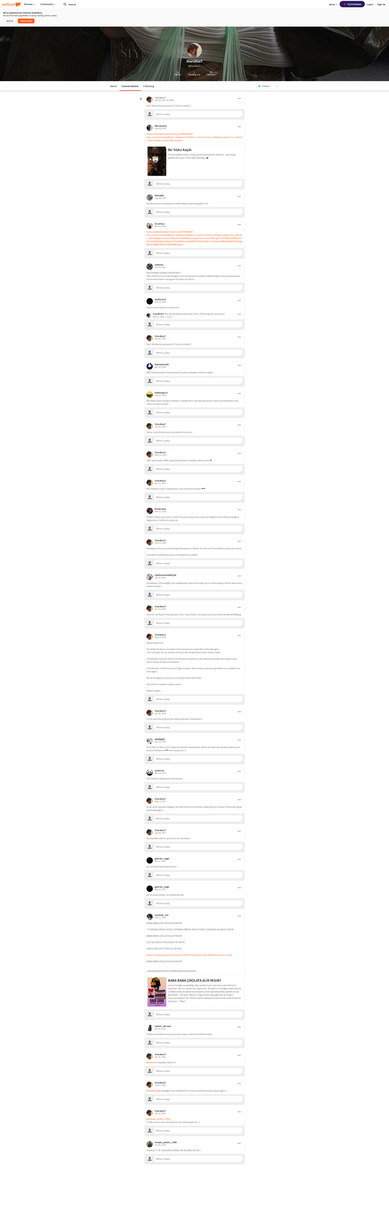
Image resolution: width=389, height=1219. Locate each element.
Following (148, 86)
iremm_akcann (163, 1026)
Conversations (130, 86)
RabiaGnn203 (162, 364)
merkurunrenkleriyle (165, 574)
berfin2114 (160, 299)
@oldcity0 (151, 1062)
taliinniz (159, 264)
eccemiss (159, 223)
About (113, 86)
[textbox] (198, 114)
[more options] (239, 98)
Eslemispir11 (161, 392)
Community (46, 4)
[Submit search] (65, 4)
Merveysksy (161, 125)
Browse (28, 4)
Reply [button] (169, 316)
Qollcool (159, 770)
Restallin (159, 195)
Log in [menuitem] (370, 4)
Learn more (26, 20)
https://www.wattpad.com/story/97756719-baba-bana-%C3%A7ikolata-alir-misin (189, 954)
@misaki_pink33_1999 (158, 1118)
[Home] (11, 4)
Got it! (10, 20)
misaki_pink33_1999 (166, 1142)
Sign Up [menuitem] (381, 4)
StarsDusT (158, 313)
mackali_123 (161, 914)
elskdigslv (160, 739)
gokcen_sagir (162, 858)
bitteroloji (160, 508)
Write (332, 4)
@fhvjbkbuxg (153, 1090)
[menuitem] (263, 86)
